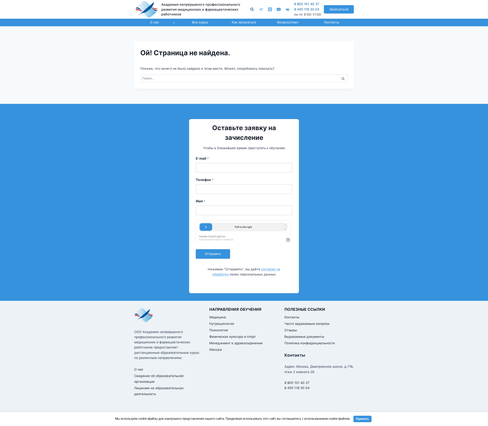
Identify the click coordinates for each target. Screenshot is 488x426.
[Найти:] (244, 78)
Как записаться (244, 22)
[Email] (279, 9)
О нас (138, 369)
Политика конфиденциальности (309, 343)
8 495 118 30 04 (306, 9)
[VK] (287, 9)
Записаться (338, 9)
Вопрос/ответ (288, 22)
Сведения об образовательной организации (158, 379)
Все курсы (200, 22)
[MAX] (270, 9)
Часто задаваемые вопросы (307, 324)
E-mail (202, 158)
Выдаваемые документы (304, 337)
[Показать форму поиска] (252, 9)
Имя (200, 201)
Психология (218, 330)
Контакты (331, 22)
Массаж (215, 350)
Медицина (217, 317)
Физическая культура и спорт (232, 337)
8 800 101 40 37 (306, 4)
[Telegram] (261, 9)
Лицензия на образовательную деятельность (159, 391)
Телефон (205, 180)
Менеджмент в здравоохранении (235, 343)
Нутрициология (221, 324)
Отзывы (290, 330)
